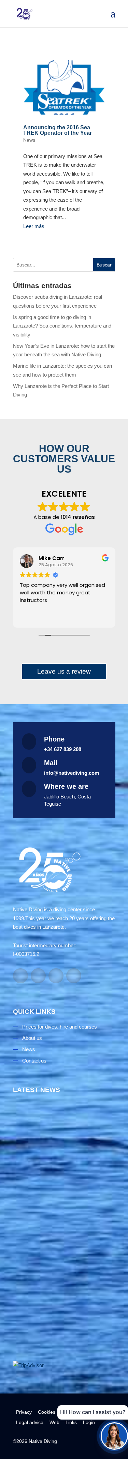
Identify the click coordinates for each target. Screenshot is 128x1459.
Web (54, 1422)
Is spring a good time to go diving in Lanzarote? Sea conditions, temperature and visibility (62, 325)
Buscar (104, 265)
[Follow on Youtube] (55, 975)
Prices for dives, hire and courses (59, 1027)
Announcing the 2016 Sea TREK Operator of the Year (57, 130)
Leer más (33, 226)
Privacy (24, 1412)
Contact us (34, 1061)
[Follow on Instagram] (38, 975)
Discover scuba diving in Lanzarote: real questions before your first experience (63, 1191)
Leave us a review (64, 671)
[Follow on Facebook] (20, 975)
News (29, 140)
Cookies (46, 1412)
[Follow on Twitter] (73, 975)
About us (32, 1038)
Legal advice (29, 1422)
